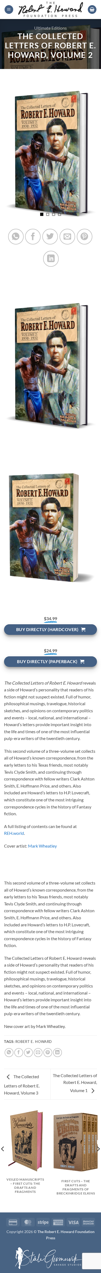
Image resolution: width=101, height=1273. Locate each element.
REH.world (14, 833)
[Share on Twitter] (50, 236)
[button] (9, 9)
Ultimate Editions (50, 27)
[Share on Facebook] (33, 236)
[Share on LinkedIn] (51, 258)
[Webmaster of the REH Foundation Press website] (50, 1257)
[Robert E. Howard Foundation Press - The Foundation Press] (50, 9)
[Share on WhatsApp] (16, 236)
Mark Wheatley (42, 845)
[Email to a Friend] (67, 236)
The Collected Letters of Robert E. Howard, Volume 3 (22, 1084)
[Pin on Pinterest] (84, 236)
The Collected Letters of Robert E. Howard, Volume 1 (75, 1083)
